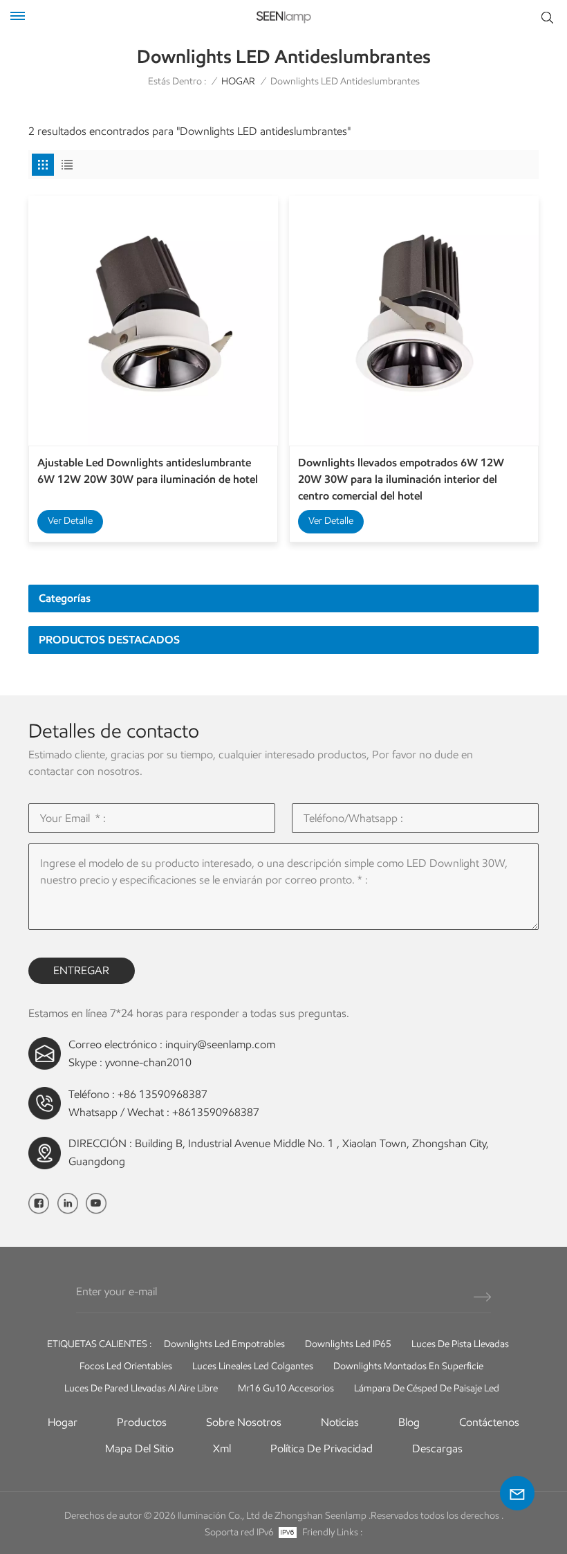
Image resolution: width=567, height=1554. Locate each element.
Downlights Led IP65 (348, 1344)
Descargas (437, 1448)
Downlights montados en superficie (408, 1366)
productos (142, 1422)
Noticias (340, 1422)
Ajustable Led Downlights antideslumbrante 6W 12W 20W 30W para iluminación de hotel (147, 471)
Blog (409, 1422)
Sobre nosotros (243, 1422)
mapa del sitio (139, 1448)
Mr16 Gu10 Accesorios (286, 1388)
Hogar (62, 1422)
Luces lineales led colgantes (252, 1366)
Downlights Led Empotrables (224, 1344)
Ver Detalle (70, 521)
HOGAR (238, 81)
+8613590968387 (215, 1112)
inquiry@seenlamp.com (220, 1044)
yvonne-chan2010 (148, 1062)
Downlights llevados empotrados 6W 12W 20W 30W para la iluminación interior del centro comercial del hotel (401, 479)
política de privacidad (321, 1448)
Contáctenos (489, 1422)
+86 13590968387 (162, 1094)
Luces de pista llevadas (460, 1344)
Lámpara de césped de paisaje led (426, 1388)
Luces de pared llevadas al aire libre (141, 1388)
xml (222, 1448)
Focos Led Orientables (126, 1366)
